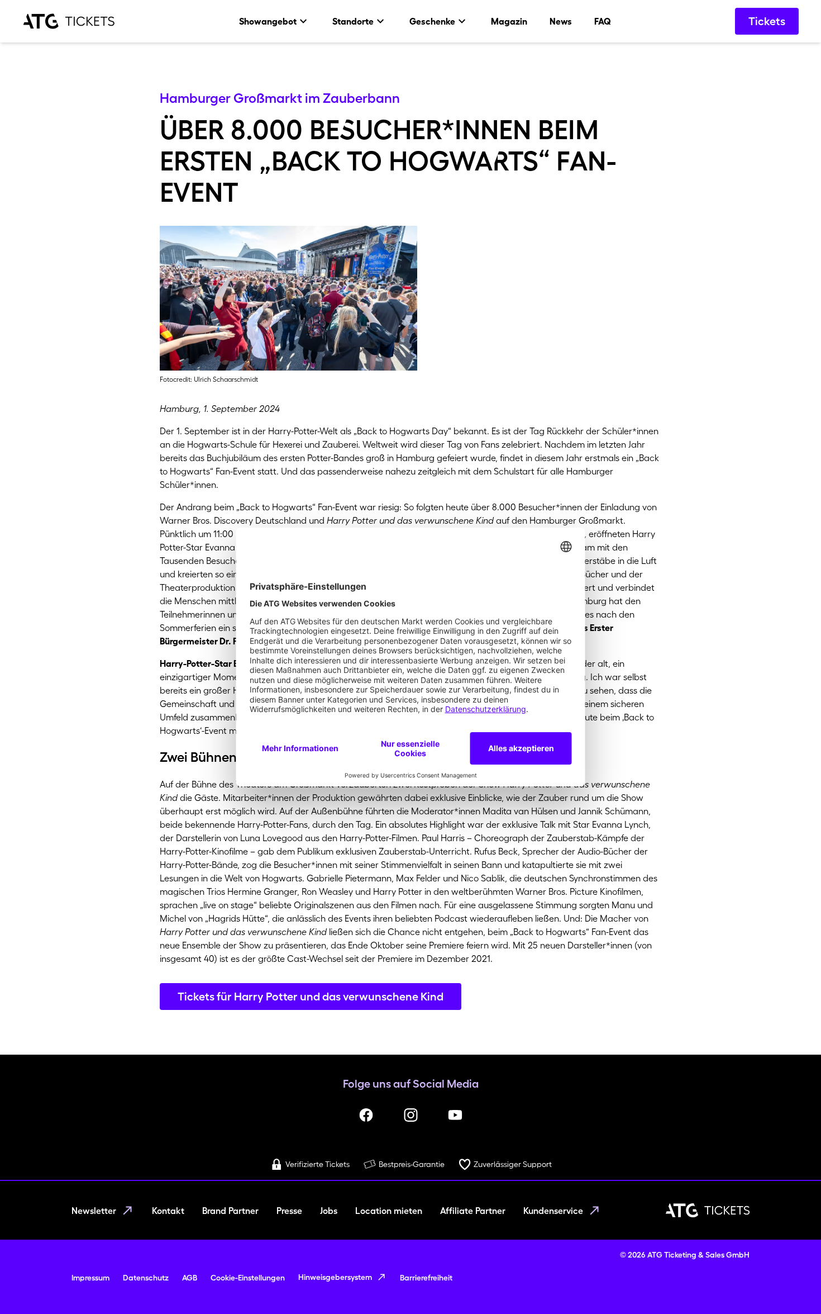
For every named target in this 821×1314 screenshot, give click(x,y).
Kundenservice (553, 1211)
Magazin (509, 21)
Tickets (766, 21)
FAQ (602, 21)
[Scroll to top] (791, 1284)
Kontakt (168, 1211)
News (561, 21)
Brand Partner (230, 1211)
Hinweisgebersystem (335, 1277)
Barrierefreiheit (426, 1277)
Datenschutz (146, 1277)
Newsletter (93, 1211)
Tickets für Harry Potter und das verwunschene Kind (310, 996)
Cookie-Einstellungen (248, 1277)
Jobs (328, 1211)
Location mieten (388, 1211)
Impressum (90, 1277)
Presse (289, 1211)
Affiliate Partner (472, 1211)
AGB (189, 1277)
